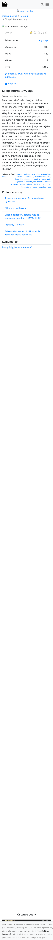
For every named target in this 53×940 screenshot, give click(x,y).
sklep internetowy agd (42, 187)
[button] (41, 4)
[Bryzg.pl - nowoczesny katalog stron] (5, 4)
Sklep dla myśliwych (15, 208)
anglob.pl (43, 40)
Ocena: (8, 32)
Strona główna (9, 16)
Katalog (24, 16)
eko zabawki (38, 182)
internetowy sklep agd (41, 179)
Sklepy (4, 177)
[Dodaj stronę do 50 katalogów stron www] (27, 10)
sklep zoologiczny (23, 174)
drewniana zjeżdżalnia (41, 174)
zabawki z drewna (24, 177)
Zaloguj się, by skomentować (17, 247)
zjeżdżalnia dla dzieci (41, 177)
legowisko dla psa (23, 179)
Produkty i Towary (14, 224)
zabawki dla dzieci (34, 184)
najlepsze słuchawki (23, 182)
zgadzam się (47, 928)
